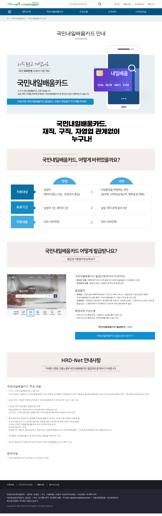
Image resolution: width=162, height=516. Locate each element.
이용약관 (10, 485)
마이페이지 (139, 4)
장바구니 (151, 4)
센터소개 (26, 11)
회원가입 (127, 4)
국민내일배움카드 (55, 11)
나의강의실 (140, 11)
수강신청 (83, 11)
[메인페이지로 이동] (23, 6)
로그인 (117, 4)
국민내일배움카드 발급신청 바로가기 (115, 335)
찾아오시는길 (54, 485)
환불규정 (40, 485)
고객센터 (112, 11)
